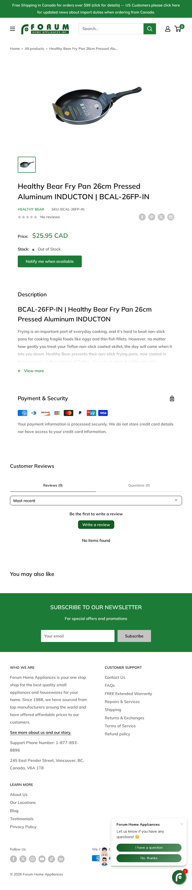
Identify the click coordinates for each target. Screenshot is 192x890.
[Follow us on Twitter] (23, 858)
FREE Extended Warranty (128, 693)
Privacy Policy (23, 826)
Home (15, 48)
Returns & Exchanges (124, 717)
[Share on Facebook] (142, 216)
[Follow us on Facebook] (13, 858)
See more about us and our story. (40, 732)
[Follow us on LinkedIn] (61, 858)
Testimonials (22, 818)
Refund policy (117, 733)
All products (34, 48)
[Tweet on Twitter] (161, 216)
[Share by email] (170, 216)
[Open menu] (12, 29)
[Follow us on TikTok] (51, 858)
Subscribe (134, 635)
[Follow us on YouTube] (42, 858)
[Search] (150, 28)
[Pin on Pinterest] (151, 216)
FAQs (110, 685)
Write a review (96, 524)
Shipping (113, 709)
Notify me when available (50, 261)
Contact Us (115, 677)
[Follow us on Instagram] (32, 858)
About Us (19, 794)
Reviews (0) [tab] (53, 485)
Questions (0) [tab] (139, 485)
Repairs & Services (122, 701)
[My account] (167, 29)
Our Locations (23, 802)
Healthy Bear (31, 209)
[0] (178, 29)
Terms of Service (120, 725)
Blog (14, 810)
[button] (179, 877)
